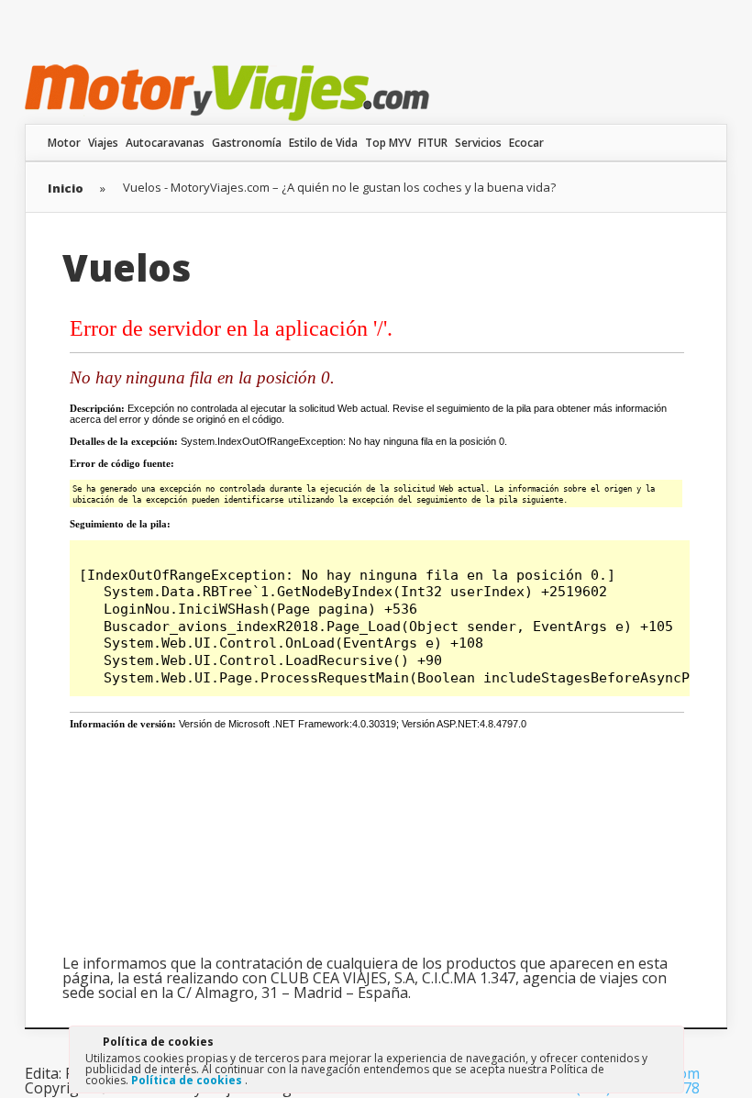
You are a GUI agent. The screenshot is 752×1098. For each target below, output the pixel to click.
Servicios (478, 142)
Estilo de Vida (323, 142)
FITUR (433, 142)
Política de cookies (188, 1080)
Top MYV (388, 142)
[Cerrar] (668, 1044)
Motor (64, 142)
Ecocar (526, 142)
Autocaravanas (165, 142)
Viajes (103, 142)
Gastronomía (247, 142)
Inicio (65, 188)
